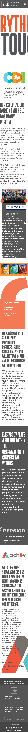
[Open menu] (25, 4)
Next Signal (8, 709)
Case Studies (19, 700)
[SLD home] (4, 4)
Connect (18, 705)
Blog (6, 705)
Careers (7, 698)
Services (18, 696)
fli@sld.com (19, 717)
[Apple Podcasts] (16, 727)
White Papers (9, 707)
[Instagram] (11, 727)
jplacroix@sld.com (8, 717)
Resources (8, 711)
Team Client (19, 709)
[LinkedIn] (6, 727)
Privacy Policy (11, 730)
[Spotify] (19, 727)
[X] (9, 727)
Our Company (8, 696)
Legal (19, 730)
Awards (7, 701)
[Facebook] (14, 727)
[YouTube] (21, 727)
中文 (17, 711)
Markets (17, 698)
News (6, 700)
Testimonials (19, 701)
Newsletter (19, 707)
